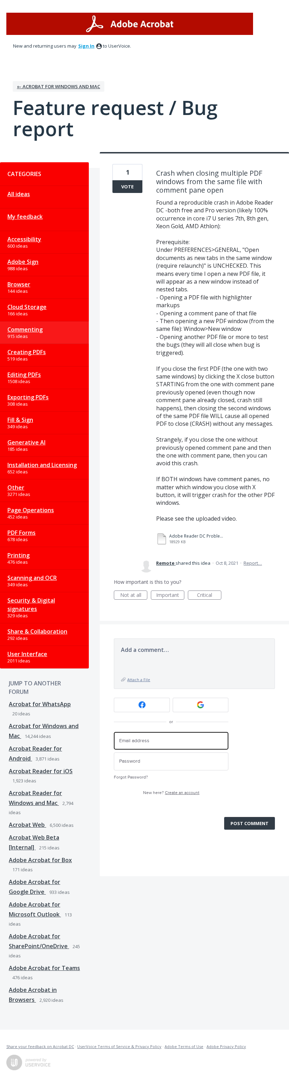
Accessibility (24, 239)
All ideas (18, 194)
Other (15, 487)
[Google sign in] (201, 705)
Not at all (133, 596)
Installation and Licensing (42, 465)
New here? (171, 792)
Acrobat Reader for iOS (41, 771)
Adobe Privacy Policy (226, 1046)
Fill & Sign (20, 420)
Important (170, 596)
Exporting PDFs (28, 397)
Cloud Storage (27, 307)
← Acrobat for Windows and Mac (58, 86)
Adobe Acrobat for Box (40, 860)
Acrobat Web (27, 825)
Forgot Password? (131, 777)
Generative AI (26, 442)
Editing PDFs (24, 375)
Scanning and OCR (32, 578)
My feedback (25, 216)
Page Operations (30, 510)
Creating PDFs (26, 352)
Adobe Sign (22, 262)
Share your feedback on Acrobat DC (40, 1046)
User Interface (27, 654)
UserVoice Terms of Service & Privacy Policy (119, 1046)
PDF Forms (21, 533)
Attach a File (138, 679)
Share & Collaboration (37, 631)
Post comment (249, 823)
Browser (18, 284)
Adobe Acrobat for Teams (44, 968)
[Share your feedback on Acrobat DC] (129, 24)
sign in (86, 46)
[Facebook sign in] (142, 705)
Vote (127, 186)
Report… (253, 563)
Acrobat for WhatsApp (40, 704)
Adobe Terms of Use (184, 1046)
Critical (209, 596)
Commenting (25, 329)
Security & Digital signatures (31, 605)
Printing (18, 555)
